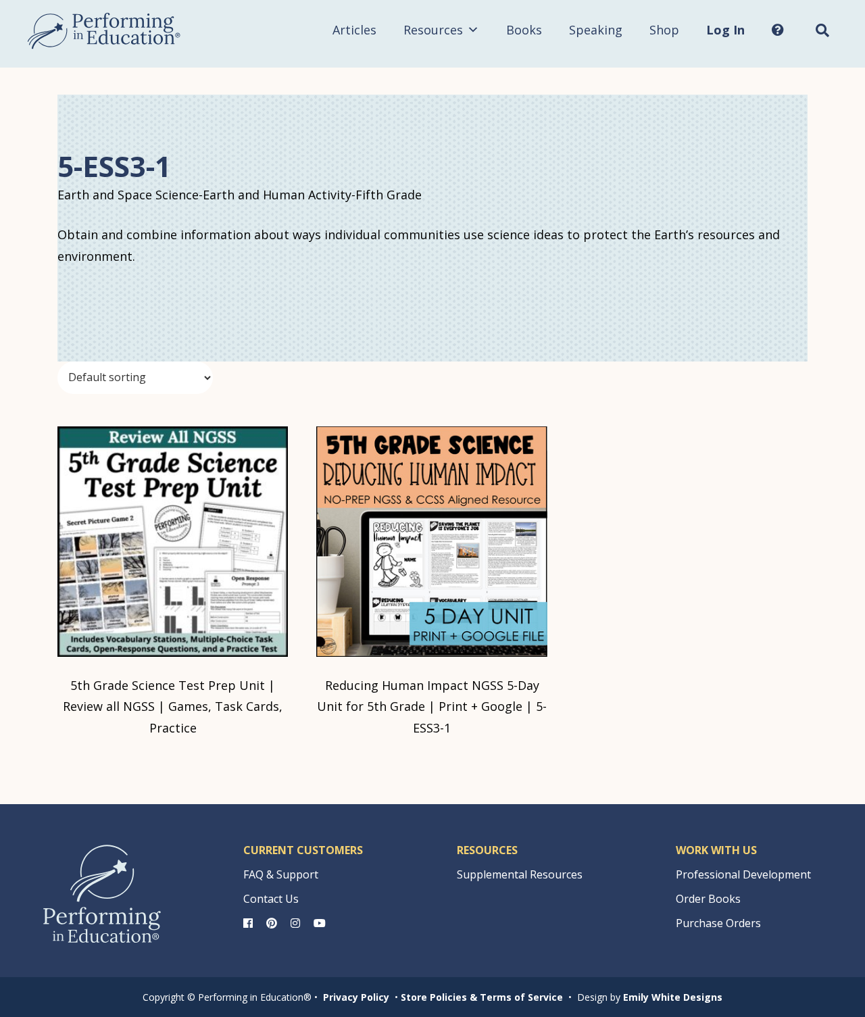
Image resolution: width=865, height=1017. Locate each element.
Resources (433, 30)
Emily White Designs (672, 997)
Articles (354, 30)
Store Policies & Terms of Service (482, 997)
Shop (664, 30)
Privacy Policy (356, 997)
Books (524, 30)
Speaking (595, 30)
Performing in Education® (104, 31)
